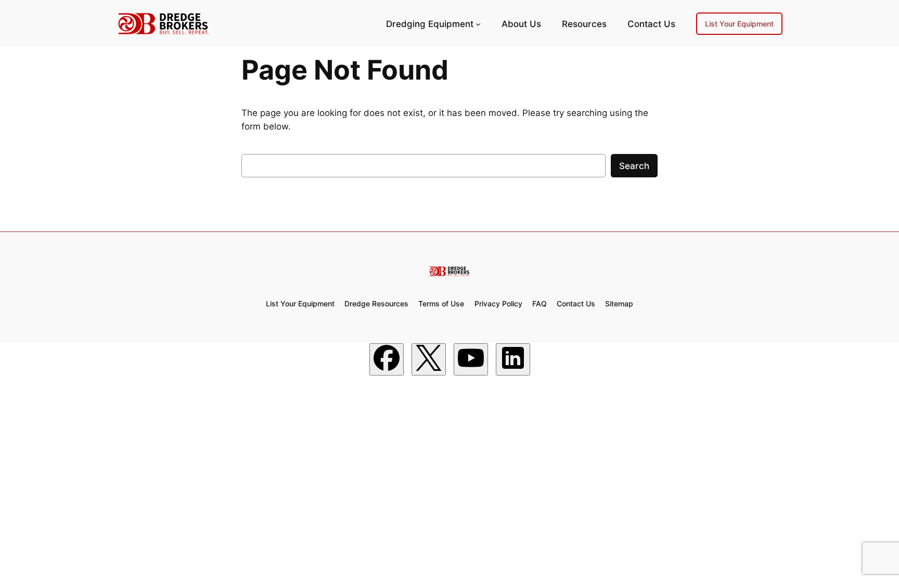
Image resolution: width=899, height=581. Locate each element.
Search (634, 166)
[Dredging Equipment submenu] (478, 24)
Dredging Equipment (429, 24)
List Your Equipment (739, 23)
